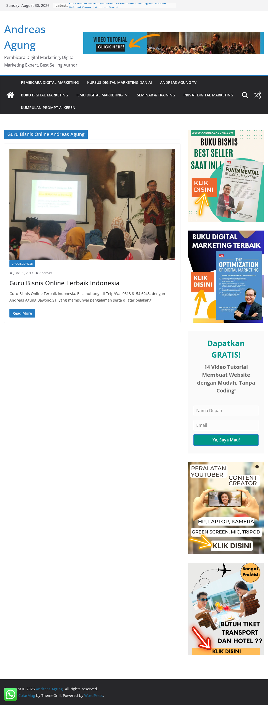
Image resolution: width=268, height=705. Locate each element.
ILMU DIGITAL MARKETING (99, 94)
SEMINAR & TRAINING (156, 94)
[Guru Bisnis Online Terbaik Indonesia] (92, 204)
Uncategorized (22, 263)
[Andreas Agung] (10, 95)
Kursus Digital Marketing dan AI (119, 82)
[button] (126, 95)
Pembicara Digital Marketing (50, 82)
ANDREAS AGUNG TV (178, 82)
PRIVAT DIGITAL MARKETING (208, 94)
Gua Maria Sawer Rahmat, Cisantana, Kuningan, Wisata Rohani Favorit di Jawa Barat (117, 8)
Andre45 (46, 273)
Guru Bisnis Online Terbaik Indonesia (64, 282)
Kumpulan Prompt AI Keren (48, 107)
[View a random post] (257, 95)
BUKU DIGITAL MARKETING (44, 94)
